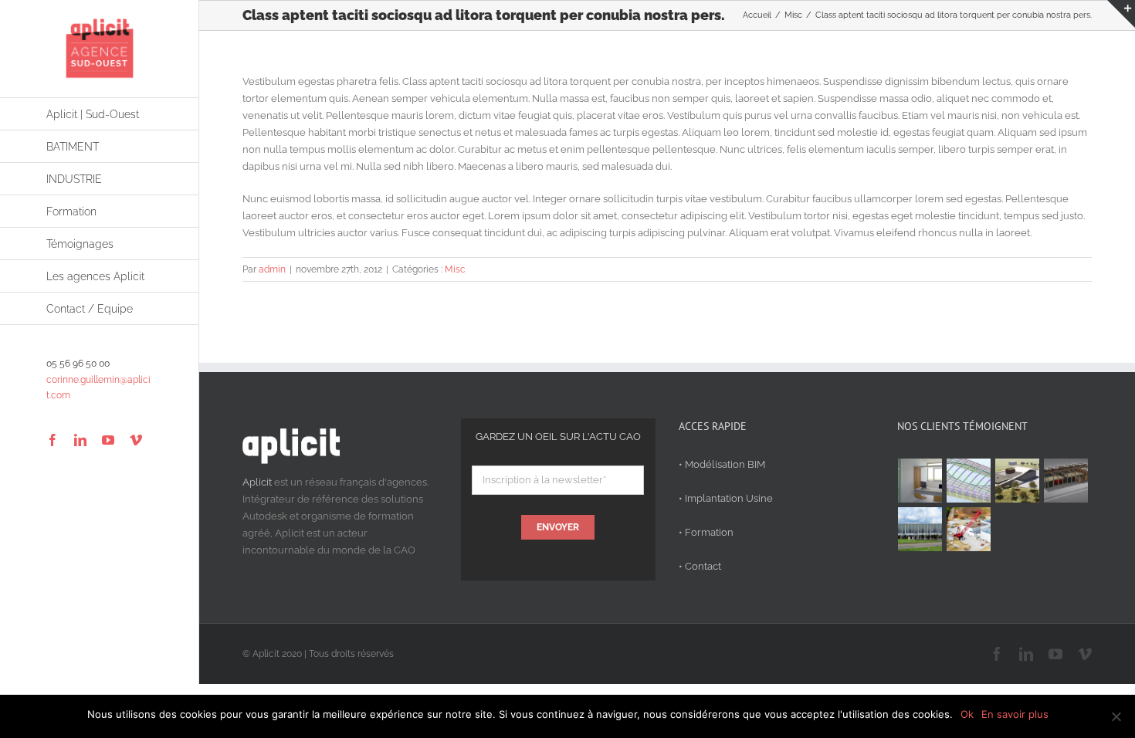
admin (272, 269)
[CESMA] (969, 480)
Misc (455, 269)
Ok (967, 714)
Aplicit (257, 482)
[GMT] (920, 529)
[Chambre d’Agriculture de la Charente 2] (1017, 480)
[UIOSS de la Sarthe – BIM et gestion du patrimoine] (920, 480)
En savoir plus (1015, 714)
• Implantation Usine (726, 498)
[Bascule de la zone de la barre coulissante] (1121, 14)
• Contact (700, 566)
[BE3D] (1066, 480)
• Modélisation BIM (722, 464)
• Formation (706, 532)
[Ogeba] (969, 529)
